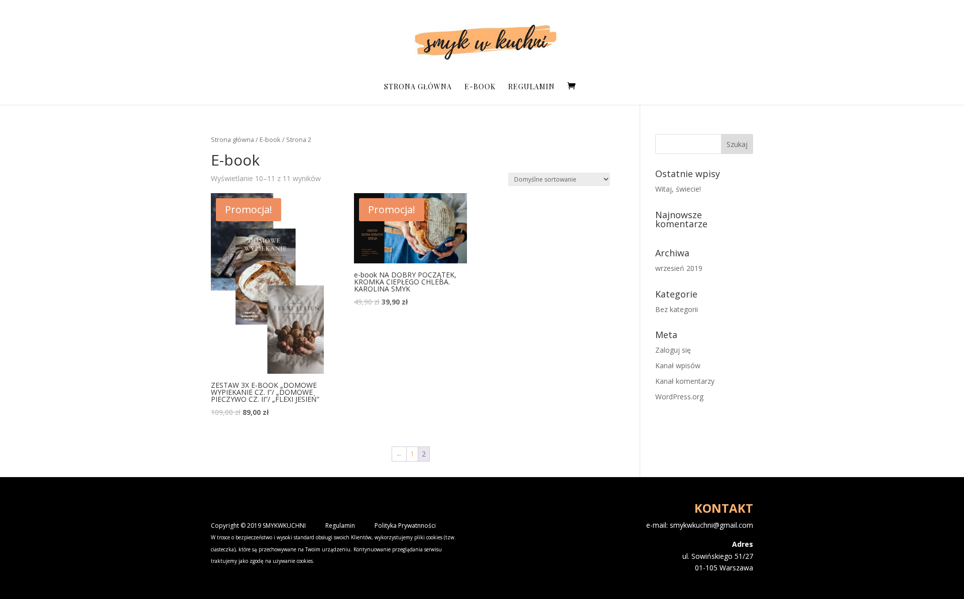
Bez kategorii (676, 309)
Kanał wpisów (677, 365)
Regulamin (531, 87)
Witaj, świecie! (678, 189)
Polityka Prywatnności (405, 525)
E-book (480, 87)
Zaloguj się (673, 350)
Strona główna (418, 87)
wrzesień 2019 (678, 268)
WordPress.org (679, 396)
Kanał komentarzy (684, 381)
